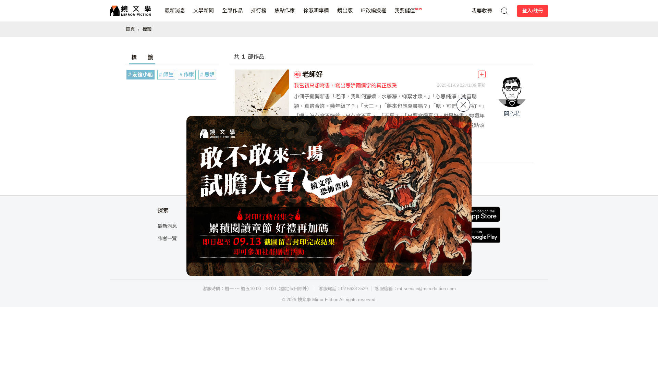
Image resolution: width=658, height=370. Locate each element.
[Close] (463, 105)
